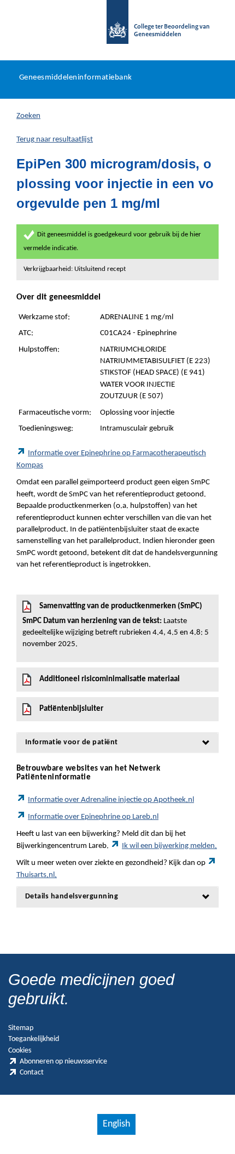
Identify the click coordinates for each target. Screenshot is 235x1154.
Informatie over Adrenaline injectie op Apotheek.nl (111, 800)
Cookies (19, 1050)
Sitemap (20, 1028)
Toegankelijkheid (33, 1039)
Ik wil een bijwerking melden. (169, 846)
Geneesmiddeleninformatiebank (75, 77)
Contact (32, 1072)
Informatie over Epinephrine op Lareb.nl (93, 817)
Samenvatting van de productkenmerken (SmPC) (115, 625)
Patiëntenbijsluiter (71, 709)
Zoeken (28, 116)
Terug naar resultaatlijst (54, 139)
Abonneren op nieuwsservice (63, 1061)
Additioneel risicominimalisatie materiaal (109, 679)
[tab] (117, 742)
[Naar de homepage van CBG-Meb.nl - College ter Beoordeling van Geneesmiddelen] (117, 27)
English (116, 1124)
